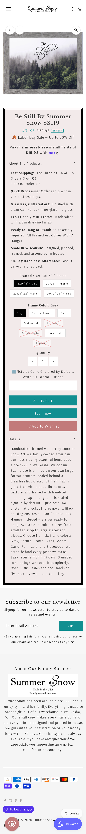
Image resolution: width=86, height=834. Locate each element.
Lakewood (55, 323)
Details (14, 439)
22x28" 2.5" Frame (25, 293)
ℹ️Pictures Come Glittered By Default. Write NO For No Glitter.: (43, 374)
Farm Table (55, 333)
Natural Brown (42, 313)
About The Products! (25, 163)
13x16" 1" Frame (27, 283)
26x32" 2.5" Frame (59, 293)
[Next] (19, 30)
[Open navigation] (13, 9)
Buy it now (43, 413)
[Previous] (9, 30)
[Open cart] (80, 9)
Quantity (43, 353)
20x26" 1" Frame (57, 283)
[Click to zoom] (76, 30)
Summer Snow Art (47, 820)
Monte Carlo (32, 333)
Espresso (43, 343)
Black (64, 313)
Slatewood (31, 323)
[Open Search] (73, 9)
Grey (20, 313)
